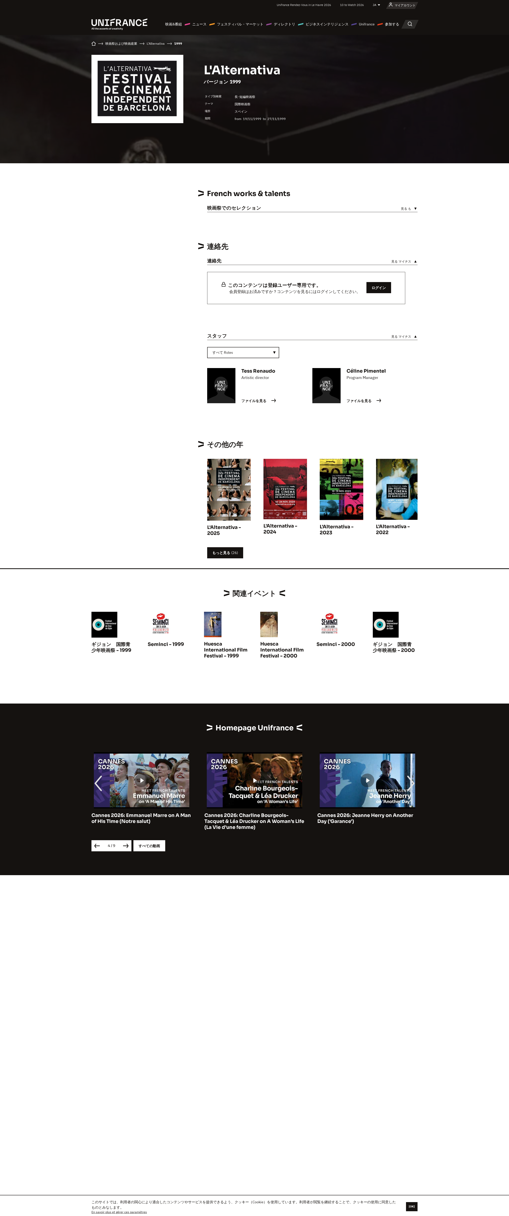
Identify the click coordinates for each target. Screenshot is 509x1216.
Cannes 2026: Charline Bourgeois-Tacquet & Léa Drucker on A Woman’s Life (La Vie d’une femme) (141, 821)
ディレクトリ (284, 24)
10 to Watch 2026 (352, 5)
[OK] (412, 1206)
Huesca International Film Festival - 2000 (282, 650)
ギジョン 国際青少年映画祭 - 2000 (394, 647)
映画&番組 (173, 24)
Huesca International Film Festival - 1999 (226, 650)
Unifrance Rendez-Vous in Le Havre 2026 (304, 5)
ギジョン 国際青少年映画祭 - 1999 (111, 647)
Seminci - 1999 (166, 644)
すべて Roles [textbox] (222, 352)
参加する (392, 24)
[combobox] (243, 352)
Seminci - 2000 (336, 644)
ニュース (199, 24)
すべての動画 (149, 846)
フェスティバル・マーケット (240, 24)
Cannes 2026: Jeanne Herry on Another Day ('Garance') (252, 818)
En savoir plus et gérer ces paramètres (119, 1212)
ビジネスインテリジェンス (327, 24)
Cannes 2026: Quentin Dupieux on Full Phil (364, 818)
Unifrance (367, 24)
